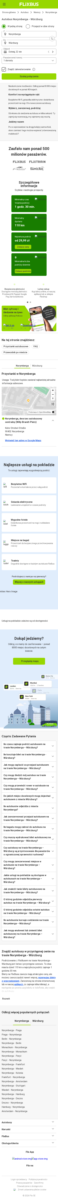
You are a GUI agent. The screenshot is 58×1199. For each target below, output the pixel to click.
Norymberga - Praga (12, 1030)
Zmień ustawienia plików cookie (32, 1189)
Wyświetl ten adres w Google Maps (23, 440)
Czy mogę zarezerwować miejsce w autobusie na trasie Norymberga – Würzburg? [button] (22, 865)
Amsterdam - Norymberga (14, 1111)
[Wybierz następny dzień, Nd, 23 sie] (52, 51)
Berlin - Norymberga (11, 1039)
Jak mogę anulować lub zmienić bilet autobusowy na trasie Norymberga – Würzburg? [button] (23, 934)
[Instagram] (28, 1172)
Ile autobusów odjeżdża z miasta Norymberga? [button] (21, 808)
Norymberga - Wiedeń (12, 1068)
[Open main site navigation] (4, 4)
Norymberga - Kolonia (12, 1073)
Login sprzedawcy (19, 1179)
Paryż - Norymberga (11, 1060)
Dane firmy (39, 1183)
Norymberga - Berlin (11, 1043)
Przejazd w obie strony (43, 26)
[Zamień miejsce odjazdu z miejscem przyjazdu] (52, 38)
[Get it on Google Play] (22, 1159)
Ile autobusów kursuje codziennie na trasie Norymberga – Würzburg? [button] (26, 922)
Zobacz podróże (23, 271)
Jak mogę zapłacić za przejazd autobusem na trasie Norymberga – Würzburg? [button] (26, 767)
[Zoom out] (53, 394)
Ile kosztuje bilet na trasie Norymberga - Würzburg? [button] (25, 756)
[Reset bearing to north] (53, 398)
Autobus (25, 12)
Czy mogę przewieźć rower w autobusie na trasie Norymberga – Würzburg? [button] (26, 787)
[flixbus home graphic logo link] (29, 4)
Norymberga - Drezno (12, 1098)
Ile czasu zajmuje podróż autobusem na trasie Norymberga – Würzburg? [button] (24, 746)
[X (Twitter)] (31, 1172)
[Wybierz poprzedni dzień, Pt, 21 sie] (48, 51)
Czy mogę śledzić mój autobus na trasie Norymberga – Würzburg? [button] (25, 777)
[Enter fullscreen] (53, 404)
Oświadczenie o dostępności (30, 1186)
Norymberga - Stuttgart (13, 1085)
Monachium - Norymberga (14, 1047)
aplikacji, (19, 984)
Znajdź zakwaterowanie (19, 69)
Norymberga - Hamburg (13, 1094)
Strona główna (9, 12)
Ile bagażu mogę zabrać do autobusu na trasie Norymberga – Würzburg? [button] (25, 829)
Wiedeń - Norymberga (12, 1090)
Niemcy (37, 12)
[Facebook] (27, 1172)
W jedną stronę (15, 26)
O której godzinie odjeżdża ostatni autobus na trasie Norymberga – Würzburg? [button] (27, 911)
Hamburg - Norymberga (13, 1107)
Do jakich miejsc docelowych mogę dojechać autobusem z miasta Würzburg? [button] (27, 798)
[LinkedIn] (30, 1172)
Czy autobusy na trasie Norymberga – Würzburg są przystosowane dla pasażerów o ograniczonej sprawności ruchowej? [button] (27, 851)
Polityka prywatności (38, 1179)
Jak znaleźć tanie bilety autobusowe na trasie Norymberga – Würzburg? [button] (24, 891)
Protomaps (32, 412)
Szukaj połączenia (29, 76)
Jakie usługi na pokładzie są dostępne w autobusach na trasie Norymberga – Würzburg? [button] (25, 878)
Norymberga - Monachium (14, 1051)
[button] (29, 34)
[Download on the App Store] (40, 1159)
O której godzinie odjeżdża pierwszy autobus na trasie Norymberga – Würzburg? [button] (27, 901)
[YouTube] (29, 1172)
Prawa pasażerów (24, 1183)
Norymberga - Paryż (11, 1056)
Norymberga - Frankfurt (13, 1064)
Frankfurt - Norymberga (13, 1077)
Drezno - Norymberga (12, 1102)
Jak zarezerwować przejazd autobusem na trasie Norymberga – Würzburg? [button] (26, 818)
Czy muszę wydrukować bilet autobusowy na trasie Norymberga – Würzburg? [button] (27, 839)
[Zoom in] (53, 390)
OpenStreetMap (45, 412)
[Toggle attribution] (53, 412)
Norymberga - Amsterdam (14, 1081)
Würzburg (37, 365)
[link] (29, 678)
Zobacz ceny (23, 247)
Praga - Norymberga (12, 1034)
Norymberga (51, 12)
